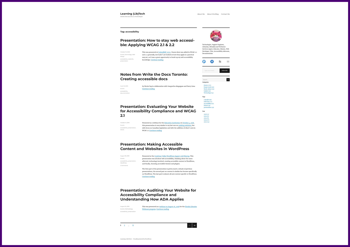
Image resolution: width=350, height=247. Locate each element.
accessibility (124, 59)
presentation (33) (209, 107)
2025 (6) (206, 116)
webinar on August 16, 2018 (169, 206)
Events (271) (207, 85)
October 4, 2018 (188, 123)
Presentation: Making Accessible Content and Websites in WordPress (154, 146)
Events (122, 54)
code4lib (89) (208, 100)
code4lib (130, 59)
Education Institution (172, 123)
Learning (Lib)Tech (132, 13)
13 (133, 225)
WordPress (123, 163)
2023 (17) (206, 120)
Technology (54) (209, 93)
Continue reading (157, 60)
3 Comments (124, 165)
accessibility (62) (209, 103)
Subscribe (225, 70)
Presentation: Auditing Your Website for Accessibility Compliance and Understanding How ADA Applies (158, 194)
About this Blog (213, 14)
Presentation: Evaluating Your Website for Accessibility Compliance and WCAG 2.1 (158, 111)
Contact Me (225, 14)
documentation (125, 93)
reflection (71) (208, 101)
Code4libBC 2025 (164, 52)
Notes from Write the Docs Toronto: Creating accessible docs (153, 76)
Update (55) (207, 91)
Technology (128, 54)
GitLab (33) (207, 105)
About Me (201, 14)
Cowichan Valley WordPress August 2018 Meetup (171, 156)
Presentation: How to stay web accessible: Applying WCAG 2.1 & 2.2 (157, 42)
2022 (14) (206, 122)
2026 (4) (206, 114)
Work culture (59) (209, 89)
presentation (124, 61)
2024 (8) (206, 118)
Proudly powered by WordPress (142, 239)
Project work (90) (209, 87)
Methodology (129, 209)
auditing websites (184, 125)
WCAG (122, 129)
